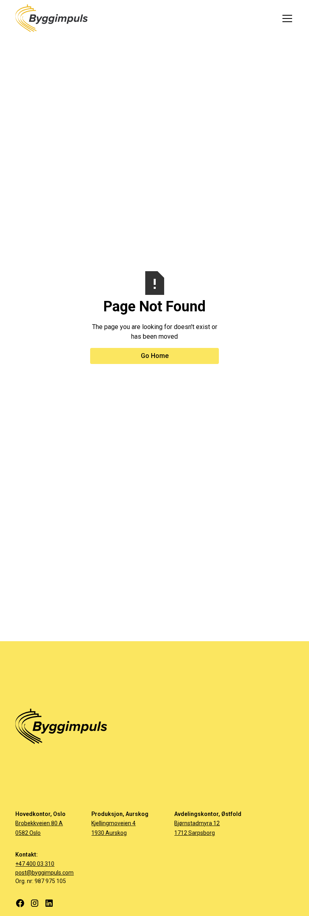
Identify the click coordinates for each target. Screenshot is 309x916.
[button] (286, 18)
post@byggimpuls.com (44, 872)
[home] (51, 18)
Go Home (155, 356)
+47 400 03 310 (34, 864)
